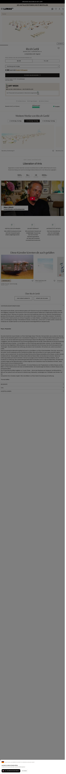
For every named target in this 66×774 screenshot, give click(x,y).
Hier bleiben (24, 770)
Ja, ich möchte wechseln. (12, 770)
